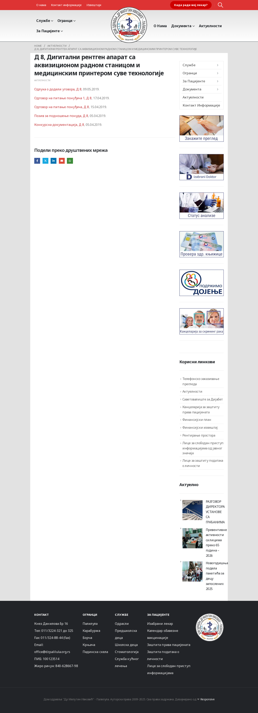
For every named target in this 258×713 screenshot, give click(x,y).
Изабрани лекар (160, 623)
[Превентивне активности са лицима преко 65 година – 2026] (192, 538)
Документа (181, 26)
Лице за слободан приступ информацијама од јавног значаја (203, 448)
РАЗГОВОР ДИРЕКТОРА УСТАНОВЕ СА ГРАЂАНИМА (215, 511)
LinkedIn (53, 161)
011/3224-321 (51, 630)
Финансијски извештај (200, 427)
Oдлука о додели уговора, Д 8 (57, 89)
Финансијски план (196, 419)
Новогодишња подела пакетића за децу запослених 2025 (217, 576)
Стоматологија (126, 652)
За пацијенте (48, 31)
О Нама (160, 26)
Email (62, 161)
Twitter (45, 161)
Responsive (207, 699)
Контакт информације (66, 5)
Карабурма (91, 630)
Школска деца (126, 645)
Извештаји (93, 5)
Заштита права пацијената (168, 645)
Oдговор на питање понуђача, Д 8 (61, 107)
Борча (87, 637)
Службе (43, 20)
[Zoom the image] (210, 615)
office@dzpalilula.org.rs (52, 652)
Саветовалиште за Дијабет (202, 399)
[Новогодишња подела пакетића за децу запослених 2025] (192, 571)
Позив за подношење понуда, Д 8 (61, 116)
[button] (220, 5)
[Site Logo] (129, 25)
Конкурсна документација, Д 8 (59, 124)
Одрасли (122, 623)
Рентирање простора (198, 435)
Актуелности (210, 26)
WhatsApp (70, 161)
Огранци (64, 20)
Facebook (37, 161)
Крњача (89, 645)
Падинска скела (95, 652)
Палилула (90, 623)
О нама (41, 5)
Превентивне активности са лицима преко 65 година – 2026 (216, 543)
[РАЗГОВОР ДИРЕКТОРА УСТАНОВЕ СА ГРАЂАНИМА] (192, 510)
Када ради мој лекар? (191, 5)
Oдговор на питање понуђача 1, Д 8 (63, 98)
